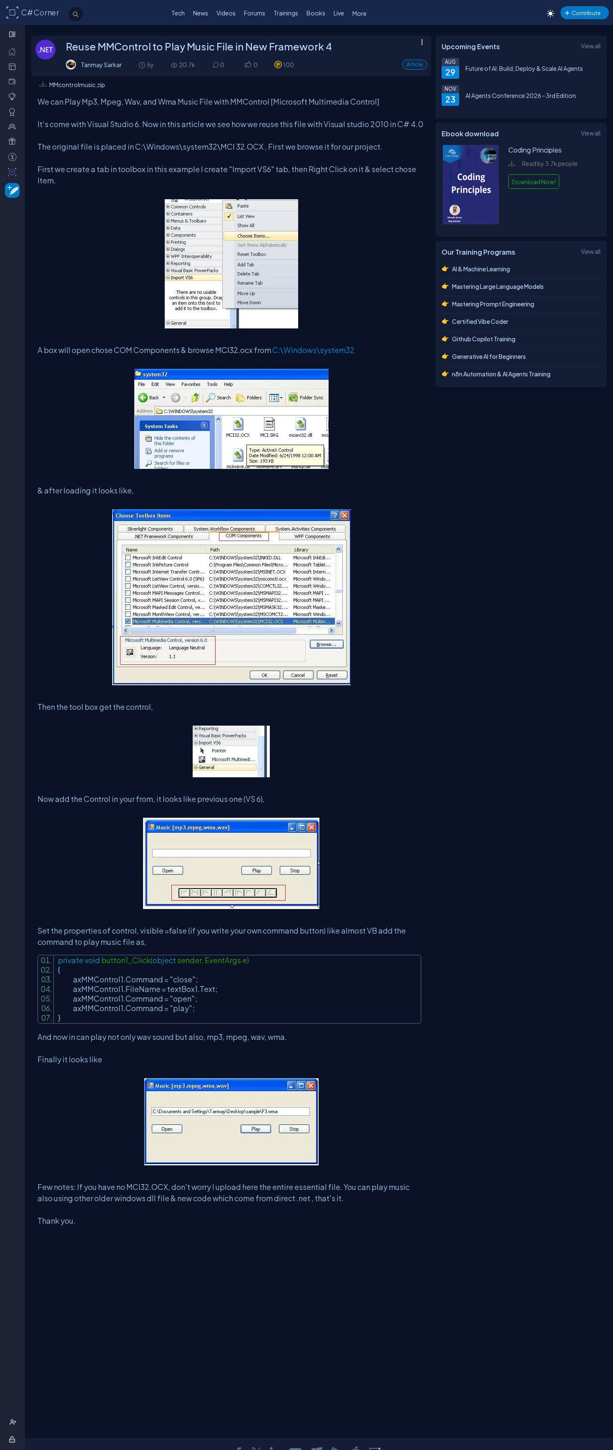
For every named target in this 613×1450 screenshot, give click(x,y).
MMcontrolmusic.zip (77, 84)
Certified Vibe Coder (480, 321)
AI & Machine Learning (481, 269)
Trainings (286, 13)
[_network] (14, 126)
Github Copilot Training (483, 339)
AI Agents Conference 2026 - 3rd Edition (520, 95)
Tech (178, 13)
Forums (254, 13)
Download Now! (534, 181)
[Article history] (142, 64)
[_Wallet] (14, 81)
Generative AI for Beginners (489, 356)
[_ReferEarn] (14, 141)
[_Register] (14, 1422)
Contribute (586, 12)
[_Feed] (14, 51)
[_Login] (13, 1439)
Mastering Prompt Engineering (493, 304)
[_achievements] (14, 112)
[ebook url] (471, 221)
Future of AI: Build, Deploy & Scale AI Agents (524, 68)
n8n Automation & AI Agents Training (501, 374)
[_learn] (14, 96)
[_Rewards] (14, 157)
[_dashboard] (14, 66)
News (200, 13)
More (359, 13)
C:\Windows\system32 (313, 350)
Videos (226, 13)
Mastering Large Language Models (498, 286)
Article (415, 64)
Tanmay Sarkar (101, 64)
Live (339, 13)
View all (590, 46)
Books (315, 13)
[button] (247, 65)
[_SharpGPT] (14, 172)
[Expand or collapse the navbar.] (13, 34)
